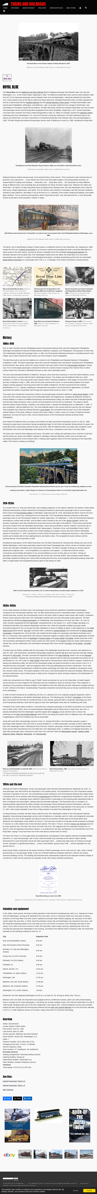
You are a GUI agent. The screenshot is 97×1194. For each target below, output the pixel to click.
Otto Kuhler (17, 655)
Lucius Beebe (45, 410)
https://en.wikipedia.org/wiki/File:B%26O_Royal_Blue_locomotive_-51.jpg (49, 596)
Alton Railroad (63, 655)
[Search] (86, 7)
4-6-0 (14, 424)
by (11, 1180)
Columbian (77, 697)
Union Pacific (59, 638)
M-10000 (69, 638)
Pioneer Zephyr (45, 638)
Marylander (28, 734)
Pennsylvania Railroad (75, 252)
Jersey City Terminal (78, 824)
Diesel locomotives (29, 620)
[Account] (80, 8)
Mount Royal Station (80, 394)
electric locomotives (27, 250)
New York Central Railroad (26, 714)
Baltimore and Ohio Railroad (32, 92)
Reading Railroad (32, 102)
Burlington (33, 638)
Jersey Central (72, 521)
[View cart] (4, 11)
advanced (16, 1180)
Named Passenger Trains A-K (14, 1081)
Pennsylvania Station (24, 513)
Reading (55, 712)
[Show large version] (48, 42)
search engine (6, 1180)
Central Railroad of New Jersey (57, 102)
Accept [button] (89, 1190)
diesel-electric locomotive (12, 260)
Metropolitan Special (69, 731)
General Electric (60, 631)
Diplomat (19, 734)
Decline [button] (75, 1190)
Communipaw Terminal (76, 365)
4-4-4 (75, 625)
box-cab (27, 631)
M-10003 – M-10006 (83, 643)
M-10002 (68, 643)
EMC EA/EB (34, 661)
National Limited (86, 113)
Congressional (44, 796)
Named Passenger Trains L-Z (14, 1085)
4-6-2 (34, 680)
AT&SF (63, 641)
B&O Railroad (8, 1090)
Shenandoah (41, 734)
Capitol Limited (83, 731)
